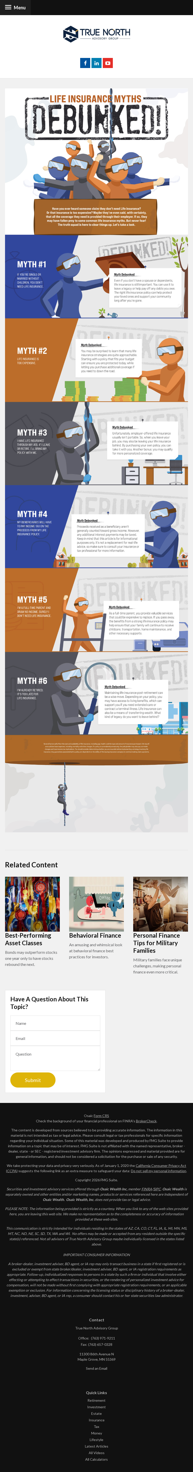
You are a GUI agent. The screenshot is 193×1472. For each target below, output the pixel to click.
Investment (96, 1407)
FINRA (146, 1189)
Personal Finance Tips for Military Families (156, 943)
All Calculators (96, 1459)
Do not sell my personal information (158, 1171)
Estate (96, 1413)
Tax (96, 1426)
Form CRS (101, 1116)
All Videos (97, 1453)
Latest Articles (96, 1446)
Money (96, 1433)
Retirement (96, 1400)
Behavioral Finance (95, 935)
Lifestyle (96, 1439)
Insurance (97, 1420)
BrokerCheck (146, 1121)
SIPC (157, 1189)
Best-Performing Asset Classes (28, 939)
